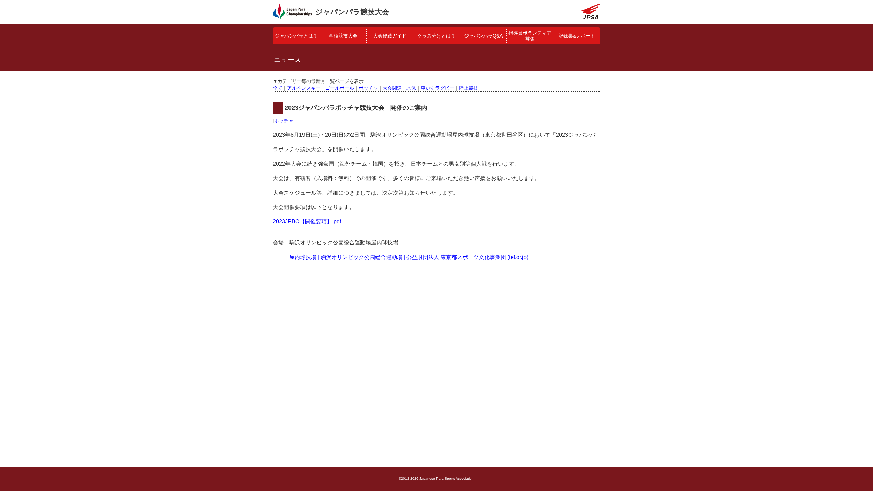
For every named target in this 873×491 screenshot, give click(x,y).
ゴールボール (339, 88)
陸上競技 (468, 88)
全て (277, 88)
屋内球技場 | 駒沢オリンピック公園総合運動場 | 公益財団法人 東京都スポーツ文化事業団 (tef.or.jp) (408, 257)
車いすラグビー (437, 88)
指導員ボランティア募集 (529, 36)
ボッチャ (368, 88)
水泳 (411, 88)
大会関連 (392, 88)
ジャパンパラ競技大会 (352, 12)
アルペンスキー (304, 88)
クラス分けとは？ (436, 36)
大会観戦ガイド (389, 36)
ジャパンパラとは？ (296, 36)
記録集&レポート (577, 36)
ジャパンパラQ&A (483, 36)
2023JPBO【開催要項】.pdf (307, 221)
